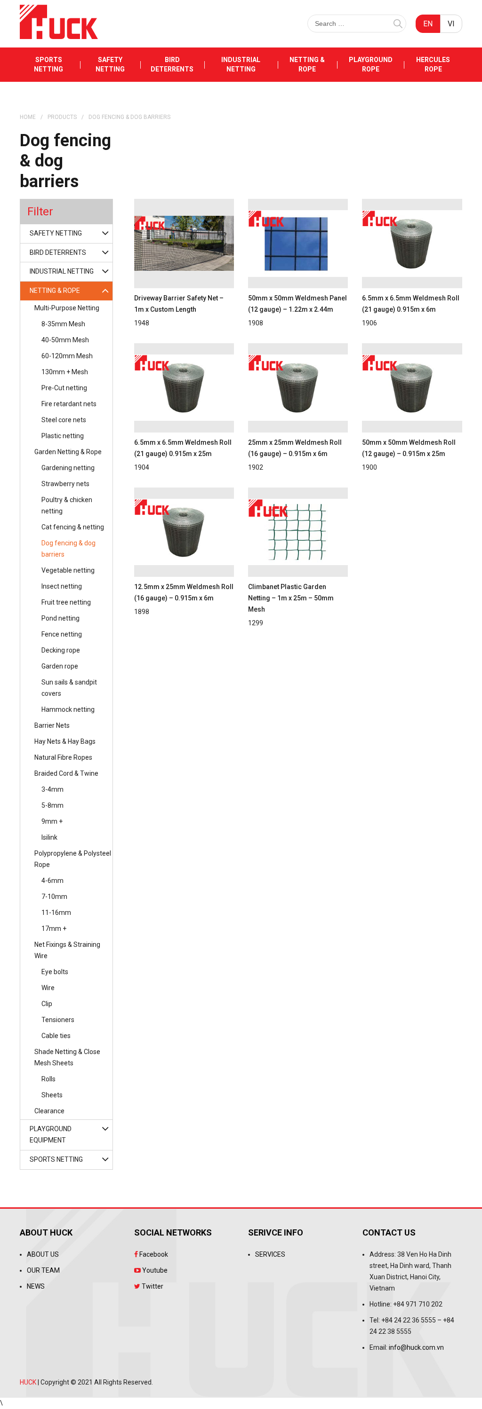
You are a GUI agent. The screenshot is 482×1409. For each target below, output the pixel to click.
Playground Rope (371, 64)
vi (451, 23)
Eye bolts (54, 972)
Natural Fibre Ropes (63, 757)
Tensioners (57, 1019)
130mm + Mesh (64, 372)
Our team (43, 1270)
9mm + (52, 821)
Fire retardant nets (68, 404)
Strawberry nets (65, 484)
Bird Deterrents (172, 64)
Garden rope (59, 666)
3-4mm (52, 789)
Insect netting (61, 586)
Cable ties (56, 1035)
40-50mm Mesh (65, 340)
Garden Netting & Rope (68, 452)
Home (28, 117)
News (36, 1286)
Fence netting (61, 634)
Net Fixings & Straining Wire (67, 950)
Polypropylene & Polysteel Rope (72, 859)
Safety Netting (110, 64)
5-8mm (52, 805)
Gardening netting (68, 468)
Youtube (154, 1270)
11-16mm (56, 912)
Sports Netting (48, 64)
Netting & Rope (307, 64)
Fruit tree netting (66, 602)
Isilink (49, 837)
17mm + (53, 928)
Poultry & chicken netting (66, 505)
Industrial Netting (240, 64)
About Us (43, 1254)
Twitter (151, 1286)
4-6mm (52, 880)
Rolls (48, 1079)
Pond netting (60, 618)
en (428, 23)
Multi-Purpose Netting (66, 308)
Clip (46, 1004)
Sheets (52, 1095)
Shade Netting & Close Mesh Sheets (67, 1057)
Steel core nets (63, 420)
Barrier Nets (52, 725)
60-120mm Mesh (67, 356)
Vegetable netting (68, 570)
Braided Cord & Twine (66, 773)
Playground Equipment (51, 1134)
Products (62, 117)
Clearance (49, 1111)
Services (270, 1254)
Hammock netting (68, 709)
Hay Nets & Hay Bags (65, 741)
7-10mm (54, 896)
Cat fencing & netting (72, 527)
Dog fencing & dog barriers (68, 548)
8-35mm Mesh (63, 324)
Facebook (153, 1254)
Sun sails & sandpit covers (69, 687)
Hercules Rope (433, 64)
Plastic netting (62, 436)
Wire (48, 988)
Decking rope (60, 650)
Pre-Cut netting (64, 388)
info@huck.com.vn (416, 1347)
